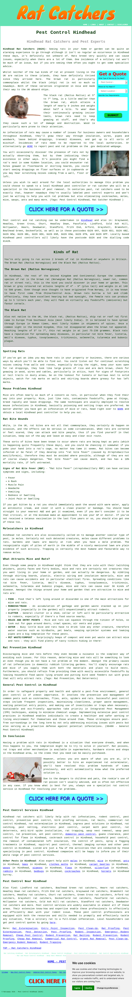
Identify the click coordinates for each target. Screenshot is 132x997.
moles (19, 538)
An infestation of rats (18, 132)
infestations (21, 664)
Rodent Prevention (58, 935)
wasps (6, 868)
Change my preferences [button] (107, 988)
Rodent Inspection (88, 932)
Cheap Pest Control (29, 935)
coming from (56, 173)
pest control (35, 851)
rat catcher (100, 186)
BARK (120, 409)
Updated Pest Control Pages (45, 972)
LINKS (93, 25)
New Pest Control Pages (21, 972)
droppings (28, 169)
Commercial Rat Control (61, 939)
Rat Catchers (64, 972)
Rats (74, 56)
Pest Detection (36, 932)
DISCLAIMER (122, 25)
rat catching (38, 220)
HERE (30, 146)
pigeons (38, 868)
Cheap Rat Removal (29, 939)
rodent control (109, 816)
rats (75, 152)
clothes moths (58, 864)
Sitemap (5, 972)
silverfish (102, 868)
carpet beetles (99, 864)
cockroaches (72, 871)
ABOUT (101, 25)
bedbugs (39, 871)
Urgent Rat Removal (93, 939)
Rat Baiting (81, 935)
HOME (85, 25)
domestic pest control (80, 834)
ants (126, 861)
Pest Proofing (61, 932)
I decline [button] (88, 988)
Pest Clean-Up (88, 928)
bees (25, 864)
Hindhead (86, 220)
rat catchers (104, 189)
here (52, 922)
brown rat (61, 79)
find (14, 888)
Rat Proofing (111, 928)
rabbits (8, 871)
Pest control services (51, 905)
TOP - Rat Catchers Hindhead (22, 948)
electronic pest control (59, 827)
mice (100, 861)
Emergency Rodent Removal (20, 942)
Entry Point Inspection (58, 928)
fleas (68, 868)
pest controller (47, 412)
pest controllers (28, 237)
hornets (106, 871)
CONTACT (110, 25)
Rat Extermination (25, 928)
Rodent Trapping (50, 942)
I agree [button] (77, 988)
